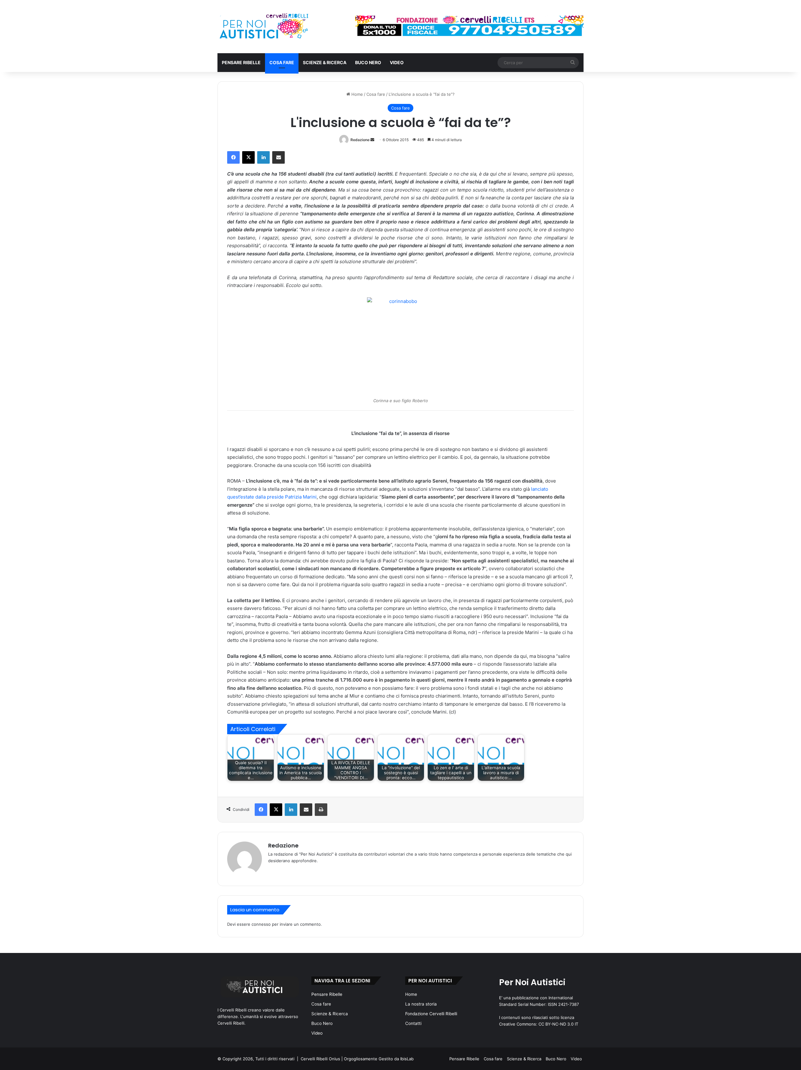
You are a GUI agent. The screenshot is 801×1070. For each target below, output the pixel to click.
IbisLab (407, 1058)
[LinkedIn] (263, 157)
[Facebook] (233, 157)
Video (397, 62)
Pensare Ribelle (241, 62)
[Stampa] (321, 809)
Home (356, 94)
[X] (248, 157)
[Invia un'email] (372, 139)
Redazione (360, 139)
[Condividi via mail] (278, 157)
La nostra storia (421, 1003)
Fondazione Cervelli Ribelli (431, 1013)
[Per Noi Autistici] (263, 27)
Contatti (413, 1023)
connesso (261, 924)
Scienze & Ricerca (324, 62)
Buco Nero (368, 62)
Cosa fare (281, 62)
